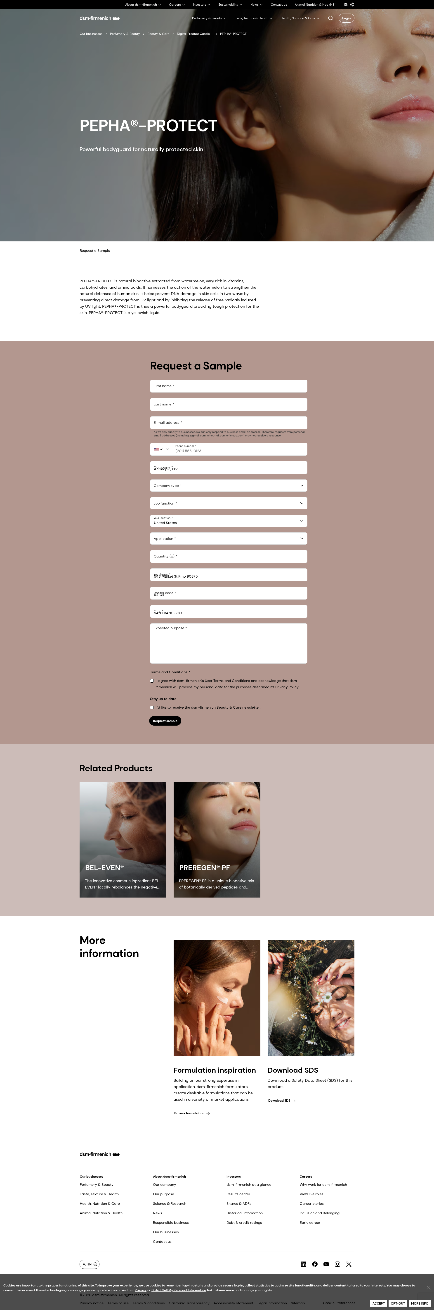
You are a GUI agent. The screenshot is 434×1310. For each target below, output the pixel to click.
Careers (306, 1176)
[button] (330, 18)
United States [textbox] (165, 522)
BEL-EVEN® (104, 867)
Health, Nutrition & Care (100, 1203)
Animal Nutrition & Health (101, 1213)
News (157, 1213)
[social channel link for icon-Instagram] (337, 1264)
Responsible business (171, 1222)
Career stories (312, 1203)
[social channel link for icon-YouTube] (326, 1264)
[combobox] (228, 485)
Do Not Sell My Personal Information (178, 1290)
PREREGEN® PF (204, 867)
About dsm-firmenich (169, 1176)
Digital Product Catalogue (195, 34)
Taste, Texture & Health (99, 1194)
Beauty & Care (158, 34)
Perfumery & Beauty (125, 34)
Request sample (165, 721)
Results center (238, 1194)
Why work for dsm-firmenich (323, 1184)
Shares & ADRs (238, 1203)
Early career (310, 1222)
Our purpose (163, 1194)
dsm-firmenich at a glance (248, 1184)
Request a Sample (95, 250)
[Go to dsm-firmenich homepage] (100, 18)
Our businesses (91, 34)
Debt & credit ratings (244, 1222)
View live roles (311, 1194)
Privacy (140, 1290)
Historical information (244, 1213)
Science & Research (169, 1203)
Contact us (162, 1241)
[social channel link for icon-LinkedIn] (303, 1264)
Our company (164, 1184)
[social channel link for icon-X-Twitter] (348, 1264)
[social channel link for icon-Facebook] (315, 1264)
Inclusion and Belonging (320, 1213)
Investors (233, 1176)
